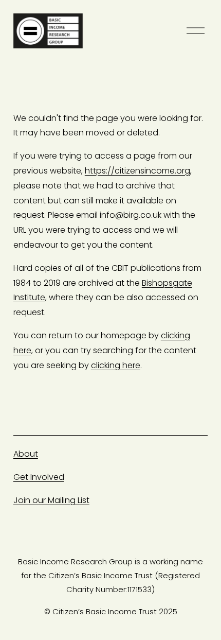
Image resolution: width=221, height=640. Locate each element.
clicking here (115, 365)
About (25, 454)
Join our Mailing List (51, 500)
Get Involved (38, 477)
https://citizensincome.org (137, 171)
